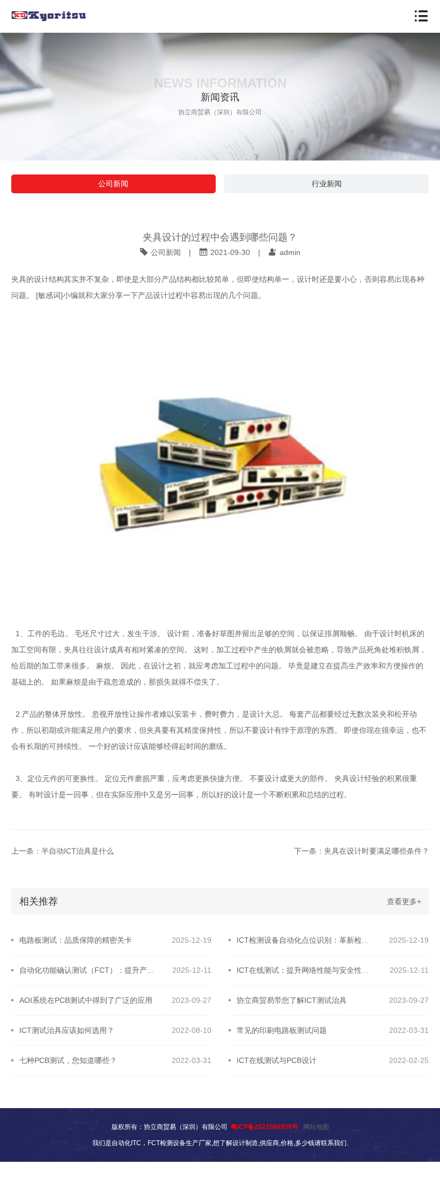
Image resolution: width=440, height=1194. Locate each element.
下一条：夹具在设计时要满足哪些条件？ (361, 851)
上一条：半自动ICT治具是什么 (62, 851)
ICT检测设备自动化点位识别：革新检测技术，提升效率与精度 (306, 940)
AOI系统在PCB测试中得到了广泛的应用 (85, 1000)
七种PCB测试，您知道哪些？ (68, 1060)
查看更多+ (404, 901)
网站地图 (316, 1127)
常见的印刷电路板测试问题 (282, 1030)
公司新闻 (113, 183)
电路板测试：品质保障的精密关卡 (75, 940)
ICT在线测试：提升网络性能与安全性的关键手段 (306, 970)
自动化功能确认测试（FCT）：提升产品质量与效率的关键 (88, 970)
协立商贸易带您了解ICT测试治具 (292, 1000)
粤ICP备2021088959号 (264, 1127)
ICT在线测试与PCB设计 (277, 1060)
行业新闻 (327, 183)
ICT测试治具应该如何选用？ (66, 1030)
